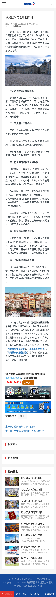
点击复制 (28, 382)
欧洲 (22, 416)
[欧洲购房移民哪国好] (12, 481)
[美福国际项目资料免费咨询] (28, 407)
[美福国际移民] (28, 4)
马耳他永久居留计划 (17, 352)
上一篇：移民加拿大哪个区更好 (20, 426)
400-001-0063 (13, 378)
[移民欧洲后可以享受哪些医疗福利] (12, 527)
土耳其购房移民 (37, 349)
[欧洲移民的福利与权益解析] (12, 538)
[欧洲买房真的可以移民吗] (12, 515)
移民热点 (17, 26)
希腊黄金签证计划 (16, 349)
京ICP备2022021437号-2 (29, 586)
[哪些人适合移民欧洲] (12, 561)
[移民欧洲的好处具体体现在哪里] (12, 492)
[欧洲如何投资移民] (12, 550)
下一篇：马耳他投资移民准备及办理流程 (25, 431)
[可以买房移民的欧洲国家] (12, 504)
